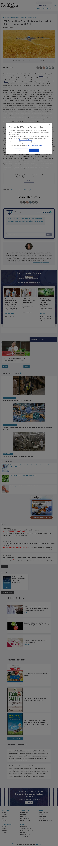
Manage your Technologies (21, 150)
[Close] (49, 124)
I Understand (34, 150)
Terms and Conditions (25, 140)
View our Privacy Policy (35, 146)
